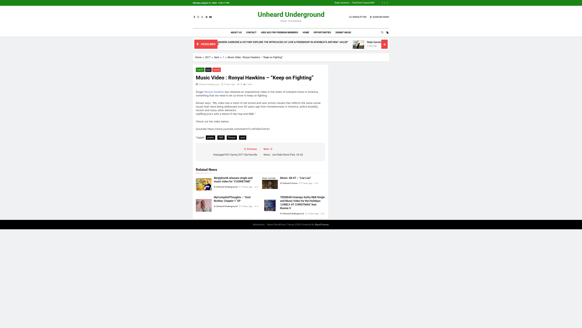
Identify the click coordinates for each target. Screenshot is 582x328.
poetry (210, 137)
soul (242, 137)
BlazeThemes (322, 224)
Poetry (200, 69)
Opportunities (322, 32)
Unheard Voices (290, 183)
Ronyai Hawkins (214, 91)
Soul (208, 69)
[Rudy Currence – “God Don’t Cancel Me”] (339, 46)
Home (306, 32)
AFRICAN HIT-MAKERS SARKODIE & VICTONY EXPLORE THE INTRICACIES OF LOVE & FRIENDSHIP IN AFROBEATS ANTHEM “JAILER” (256, 42)
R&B (221, 137)
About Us (236, 32)
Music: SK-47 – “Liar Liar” (295, 177)
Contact (251, 32)
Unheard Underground (291, 14)
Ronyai (232, 137)
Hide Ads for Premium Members (279, 32)
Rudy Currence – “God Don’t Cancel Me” (355, 3)
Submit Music (343, 32)
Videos (216, 69)
